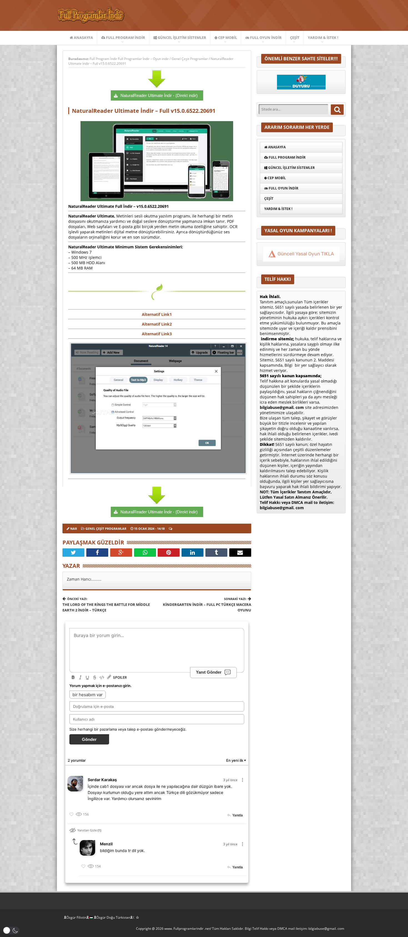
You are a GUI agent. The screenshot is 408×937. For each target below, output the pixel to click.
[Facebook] (97, 552)
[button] (11, 930)
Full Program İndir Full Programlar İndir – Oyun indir (130, 58)
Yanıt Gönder (208, 672)
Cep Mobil (227, 37)
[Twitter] (73, 552)
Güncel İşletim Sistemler (181, 37)
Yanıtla (237, 815)
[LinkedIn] (192, 552)
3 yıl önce (230, 780)
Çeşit (294, 37)
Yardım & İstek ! (323, 37)
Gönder (89, 739)
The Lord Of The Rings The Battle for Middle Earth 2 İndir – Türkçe (106, 605)
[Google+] (121, 552)
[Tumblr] (216, 552)
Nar (73, 528)
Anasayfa (83, 37)
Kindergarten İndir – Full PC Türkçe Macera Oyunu (207, 605)
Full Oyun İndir (265, 37)
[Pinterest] (169, 552)
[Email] (240, 552)
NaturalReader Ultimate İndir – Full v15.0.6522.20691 (143, 110)
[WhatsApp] (145, 552)
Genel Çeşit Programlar (190, 58)
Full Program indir (125, 37)
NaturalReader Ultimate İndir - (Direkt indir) (159, 95)
